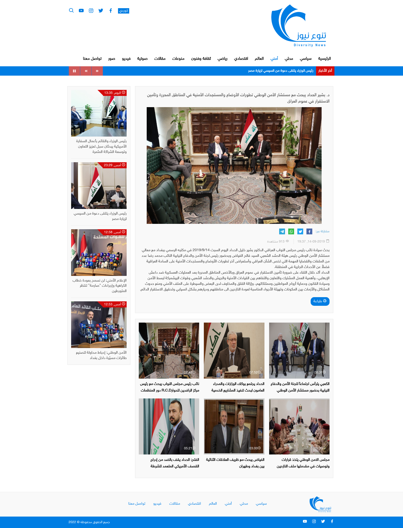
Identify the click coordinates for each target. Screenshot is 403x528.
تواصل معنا (92, 58)
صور (111, 58)
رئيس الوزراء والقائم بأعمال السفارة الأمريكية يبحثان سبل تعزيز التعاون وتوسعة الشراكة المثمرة (101, 146)
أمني (274, 58)
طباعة (318, 301)
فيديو (126, 58)
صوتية (142, 58)
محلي (289, 58)
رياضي (222, 58)
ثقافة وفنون (201, 58)
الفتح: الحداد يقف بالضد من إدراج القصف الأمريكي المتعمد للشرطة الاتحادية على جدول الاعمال (174, 466)
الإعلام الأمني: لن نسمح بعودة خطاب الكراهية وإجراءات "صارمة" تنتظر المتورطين (258, 71)
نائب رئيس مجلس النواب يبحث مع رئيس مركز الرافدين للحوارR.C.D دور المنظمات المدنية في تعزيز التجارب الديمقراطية (169, 390)
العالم (259, 58)
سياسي (306, 58)
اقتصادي (241, 58)
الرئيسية (324, 58)
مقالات (160, 58)
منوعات (178, 58)
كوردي (123, 11)
